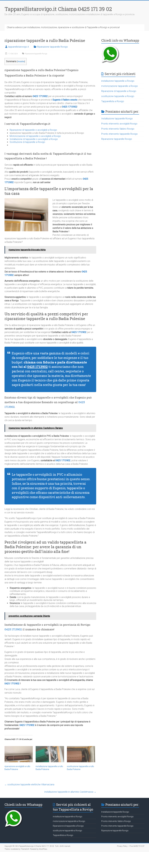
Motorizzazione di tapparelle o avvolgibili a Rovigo (35, 136)
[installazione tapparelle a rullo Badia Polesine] (50, 754)
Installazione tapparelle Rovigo (117, 118)
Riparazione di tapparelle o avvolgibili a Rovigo (33, 130)
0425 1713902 (40, 96)
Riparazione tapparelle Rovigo (52, 46)
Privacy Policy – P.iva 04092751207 (130, 846)
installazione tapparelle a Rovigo (117, 81)
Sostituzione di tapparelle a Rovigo (27, 142)
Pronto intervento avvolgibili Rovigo (119, 123)
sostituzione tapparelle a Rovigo (117, 96)
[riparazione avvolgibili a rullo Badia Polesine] (19, 754)
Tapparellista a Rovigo (112, 101)
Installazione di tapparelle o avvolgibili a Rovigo (34, 139)
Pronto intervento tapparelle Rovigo (119, 133)
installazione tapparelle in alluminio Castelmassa (70, 791)
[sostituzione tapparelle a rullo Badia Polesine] (81, 754)
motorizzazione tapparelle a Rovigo (119, 86)
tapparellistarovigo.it (18, 46)
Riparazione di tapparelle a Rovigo (118, 91)
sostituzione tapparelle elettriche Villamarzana (29, 784)
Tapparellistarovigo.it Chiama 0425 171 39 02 (58, 8)
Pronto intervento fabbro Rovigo (117, 128)
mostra (21, 61)
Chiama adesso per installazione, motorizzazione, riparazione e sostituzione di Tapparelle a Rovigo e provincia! (63, 27)
